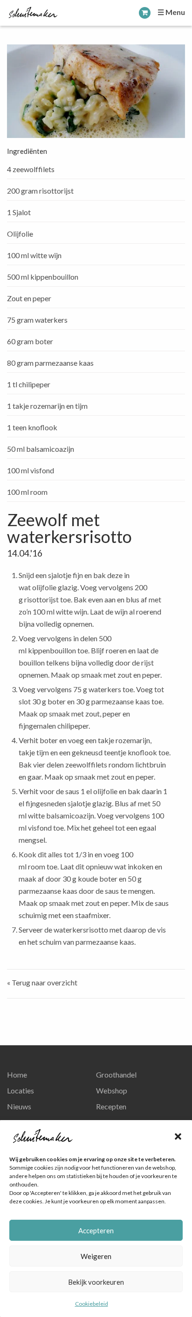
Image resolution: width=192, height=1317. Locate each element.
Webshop (111, 1090)
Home (17, 1074)
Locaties (20, 1090)
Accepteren (96, 1230)
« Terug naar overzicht (42, 982)
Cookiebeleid (91, 1303)
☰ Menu (171, 11)
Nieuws (19, 1106)
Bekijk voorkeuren (96, 1282)
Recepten (111, 1106)
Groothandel (116, 1074)
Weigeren (96, 1256)
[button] (178, 1136)
